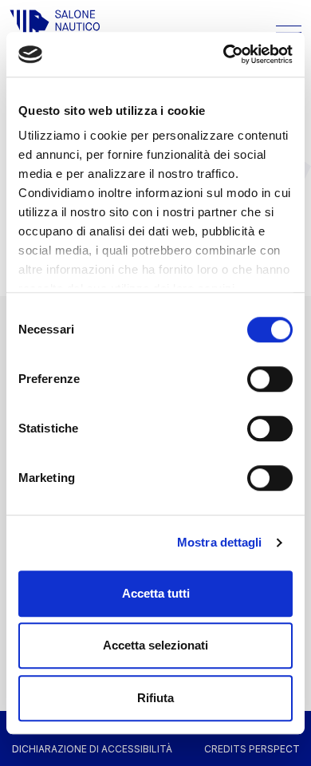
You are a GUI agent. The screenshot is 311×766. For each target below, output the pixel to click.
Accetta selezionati (155, 645)
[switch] (270, 379)
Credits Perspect (252, 749)
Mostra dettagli (219, 542)
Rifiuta (155, 698)
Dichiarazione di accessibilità (92, 749)
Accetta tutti (156, 593)
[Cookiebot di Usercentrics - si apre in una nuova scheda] (224, 54)
